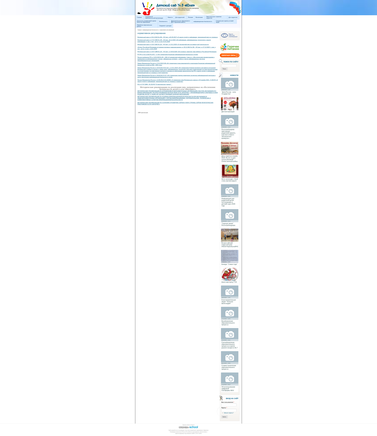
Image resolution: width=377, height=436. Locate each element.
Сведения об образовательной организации (154, 17)
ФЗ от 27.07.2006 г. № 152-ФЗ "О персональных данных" (154, 84)
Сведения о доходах (165, 25)
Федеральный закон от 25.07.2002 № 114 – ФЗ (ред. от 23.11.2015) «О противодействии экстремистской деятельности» (173, 44)
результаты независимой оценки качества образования (146, 21)
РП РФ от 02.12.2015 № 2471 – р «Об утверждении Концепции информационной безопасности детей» (167, 54)
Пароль (224, 407)
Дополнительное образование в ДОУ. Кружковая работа (180, 21)
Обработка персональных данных (144, 25)
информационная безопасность (203, 21)
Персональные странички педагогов (213, 17)
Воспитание (199, 17)
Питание (190, 17)
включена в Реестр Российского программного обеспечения (191, 431)
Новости (170, 17)
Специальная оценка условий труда (224, 21)
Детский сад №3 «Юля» (175, 5)
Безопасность (163, 21)
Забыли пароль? (229, 413)
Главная (139, 17)
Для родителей (179, 17)
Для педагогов (233, 17)
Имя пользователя (227, 402)
